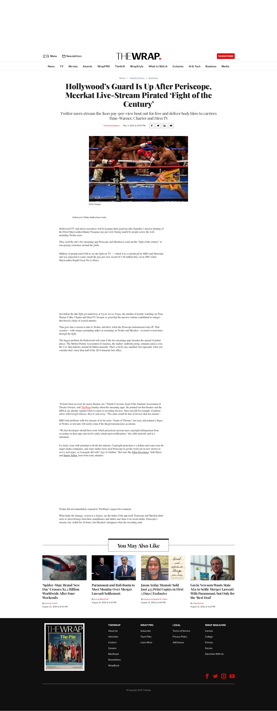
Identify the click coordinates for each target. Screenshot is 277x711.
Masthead (113, 654)
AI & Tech (195, 66)
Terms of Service (181, 630)
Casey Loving (149, 599)
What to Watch (158, 66)
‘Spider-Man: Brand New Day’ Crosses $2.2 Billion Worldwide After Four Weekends (61, 591)
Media (225, 66)
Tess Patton (198, 603)
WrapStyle (136, 66)
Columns (177, 66)
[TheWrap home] (138, 56)
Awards (87, 66)
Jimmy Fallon (70, 455)
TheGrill (120, 66)
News (51, 66)
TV (61, 66)
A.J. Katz (163, 599)
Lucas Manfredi (101, 599)
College (209, 636)
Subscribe (225, 56)
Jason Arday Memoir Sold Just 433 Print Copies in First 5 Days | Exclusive (162, 589)
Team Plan (145, 636)
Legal (177, 625)
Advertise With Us (214, 654)
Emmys (209, 642)
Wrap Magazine (215, 625)
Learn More (146, 642)
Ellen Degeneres (140, 452)
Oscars (208, 648)
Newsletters (74, 56)
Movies (73, 66)
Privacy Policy (180, 636)
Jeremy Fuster (51, 603)
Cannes (209, 630)
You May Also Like (139, 545)
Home (122, 78)
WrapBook (113, 665)
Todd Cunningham (111, 125)
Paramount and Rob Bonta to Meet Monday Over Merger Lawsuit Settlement (113, 589)
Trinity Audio (89, 217)
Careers (112, 648)
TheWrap (86, 407)
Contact (112, 642)
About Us (113, 630)
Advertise (113, 636)
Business (211, 66)
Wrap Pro (147, 625)
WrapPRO (103, 66)
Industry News (137, 78)
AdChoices (178, 642)
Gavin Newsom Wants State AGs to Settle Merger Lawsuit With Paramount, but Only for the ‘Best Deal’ (212, 591)
